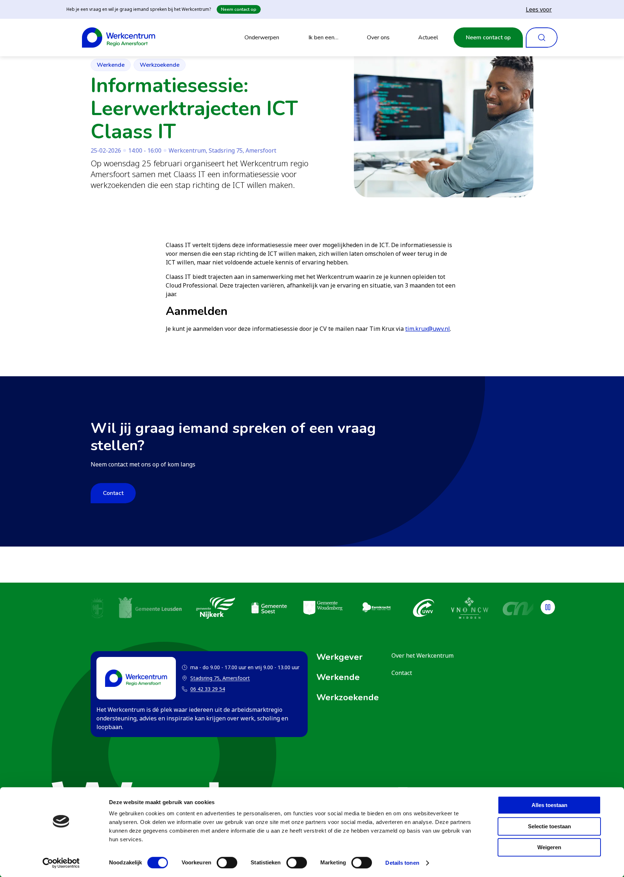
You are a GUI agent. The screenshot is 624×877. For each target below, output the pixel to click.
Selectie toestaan (549, 826)
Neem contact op (238, 9)
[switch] (227, 862)
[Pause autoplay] (548, 607)
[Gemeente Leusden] (150, 609)
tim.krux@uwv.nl (427, 329)
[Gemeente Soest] (269, 609)
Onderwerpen (261, 37)
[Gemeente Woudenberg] (322, 609)
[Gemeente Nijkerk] (215, 609)
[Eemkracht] (376, 609)
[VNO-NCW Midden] (469, 609)
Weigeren (549, 847)
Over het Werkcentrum (422, 655)
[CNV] (521, 609)
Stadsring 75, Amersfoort (216, 678)
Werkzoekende (159, 65)
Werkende (111, 65)
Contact (113, 493)
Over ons (378, 37)
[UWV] (424, 609)
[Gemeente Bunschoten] (97, 609)
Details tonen (402, 863)
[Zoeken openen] (542, 37)
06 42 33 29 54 (207, 688)
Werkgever (339, 657)
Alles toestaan (549, 805)
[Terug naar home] (118, 37)
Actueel (428, 37)
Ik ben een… (323, 37)
